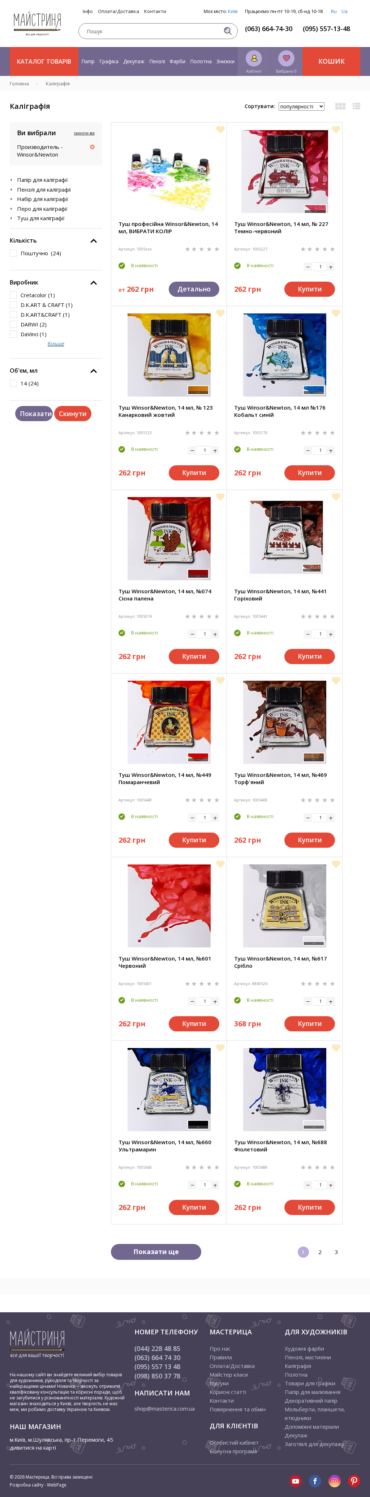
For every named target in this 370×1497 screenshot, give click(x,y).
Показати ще (156, 1251)
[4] (210, 248)
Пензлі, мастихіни (308, 1357)
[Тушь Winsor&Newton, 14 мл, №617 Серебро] (284, 906)
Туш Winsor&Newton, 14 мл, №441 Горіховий (280, 594)
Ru (334, 11)
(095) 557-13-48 (326, 28)
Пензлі (157, 61)
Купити (310, 289)
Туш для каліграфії (41, 218)
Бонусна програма (233, 1451)
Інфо (88, 11)
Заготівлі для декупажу (314, 1443)
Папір (88, 61)
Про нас (220, 1348)
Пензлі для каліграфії (44, 189)
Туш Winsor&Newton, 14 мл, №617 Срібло (280, 962)
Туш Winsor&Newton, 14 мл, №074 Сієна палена (165, 594)
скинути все (84, 133)
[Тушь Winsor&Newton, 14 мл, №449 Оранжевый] (169, 722)
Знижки (225, 61)
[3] (202, 248)
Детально (194, 289)
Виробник (24, 282)
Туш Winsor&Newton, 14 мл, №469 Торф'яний (280, 778)
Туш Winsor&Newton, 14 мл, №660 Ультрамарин (165, 1145)
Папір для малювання (312, 1391)
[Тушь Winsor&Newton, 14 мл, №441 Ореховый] (284, 538)
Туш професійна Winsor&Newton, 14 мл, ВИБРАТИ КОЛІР (168, 227)
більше (56, 343)
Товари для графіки (310, 1383)
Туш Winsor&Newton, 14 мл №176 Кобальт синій (280, 411)
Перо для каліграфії (42, 208)
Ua (344, 11)
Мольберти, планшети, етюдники (315, 1413)
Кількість (23, 240)
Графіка (109, 61)
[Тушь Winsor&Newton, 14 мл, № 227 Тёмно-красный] (284, 171)
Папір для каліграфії (42, 179)
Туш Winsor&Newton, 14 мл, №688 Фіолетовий (280, 1145)
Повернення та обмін (238, 1409)
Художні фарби (304, 1348)
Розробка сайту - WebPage (38, 1485)
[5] (216, 248)
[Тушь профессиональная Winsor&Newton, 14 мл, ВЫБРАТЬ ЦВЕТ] (169, 171)
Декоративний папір (311, 1400)
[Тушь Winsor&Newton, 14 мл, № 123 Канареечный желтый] (169, 355)
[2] (195, 248)
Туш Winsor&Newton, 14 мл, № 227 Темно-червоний (281, 227)
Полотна (201, 61)
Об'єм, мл (24, 371)
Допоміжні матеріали (312, 1426)
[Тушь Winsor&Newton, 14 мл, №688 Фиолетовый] (284, 1089)
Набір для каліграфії (42, 198)
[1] (188, 248)
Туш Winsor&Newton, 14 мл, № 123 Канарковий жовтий (166, 411)
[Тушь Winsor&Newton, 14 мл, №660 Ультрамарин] (169, 1089)
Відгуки (219, 1383)
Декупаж (134, 61)
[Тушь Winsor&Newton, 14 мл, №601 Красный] (169, 906)
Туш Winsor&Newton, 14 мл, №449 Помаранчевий (165, 778)
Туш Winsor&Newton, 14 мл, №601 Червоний (165, 962)
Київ (233, 11)
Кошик (331, 61)
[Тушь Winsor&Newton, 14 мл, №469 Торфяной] (284, 722)
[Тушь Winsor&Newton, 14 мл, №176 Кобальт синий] (284, 355)
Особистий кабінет (234, 1442)
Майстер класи (229, 1374)
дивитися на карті (33, 1447)
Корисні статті (228, 1391)
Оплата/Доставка (118, 11)
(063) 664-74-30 (268, 28)
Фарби (177, 61)
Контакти (155, 11)
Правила (221, 1357)
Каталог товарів (44, 61)
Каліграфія (298, 1365)
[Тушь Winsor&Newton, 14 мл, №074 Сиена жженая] (169, 538)
